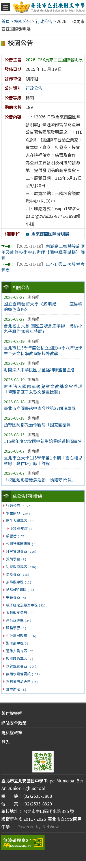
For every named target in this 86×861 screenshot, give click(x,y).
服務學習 (16, 627)
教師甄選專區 (21, 666)
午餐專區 (16, 597)
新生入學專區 (20, 520)
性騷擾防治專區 (22, 681)
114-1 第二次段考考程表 (43, 267)
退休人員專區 (20, 650)
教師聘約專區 (19, 658)
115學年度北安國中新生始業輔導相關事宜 (43, 441)
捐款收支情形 (20, 612)
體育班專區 (18, 620)
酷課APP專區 (20, 589)
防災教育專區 (21, 566)
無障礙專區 (18, 582)
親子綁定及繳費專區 (25, 605)
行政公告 (18, 505)
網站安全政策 (13, 723)
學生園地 (18, 513)
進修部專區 (17, 643)
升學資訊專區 (21, 551)
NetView (50, 826)
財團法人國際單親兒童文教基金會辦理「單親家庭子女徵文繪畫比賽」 (43, 389)
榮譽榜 (15, 536)
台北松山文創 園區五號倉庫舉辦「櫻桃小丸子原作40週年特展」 (43, 328)
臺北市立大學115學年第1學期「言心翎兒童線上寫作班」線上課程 (43, 460)
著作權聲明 (11, 713)
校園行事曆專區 (21, 543)
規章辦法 (16, 689)
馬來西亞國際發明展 (50, 234)
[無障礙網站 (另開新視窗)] (43, 842)
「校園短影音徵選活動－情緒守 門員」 (40, 480)
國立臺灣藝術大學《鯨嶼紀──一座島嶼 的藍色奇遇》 (43, 306)
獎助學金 (16, 559)
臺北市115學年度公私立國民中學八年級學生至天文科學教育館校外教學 (43, 350)
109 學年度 (22, 528)
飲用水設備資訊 (22, 673)
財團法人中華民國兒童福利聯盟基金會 (39, 370)
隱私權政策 (11, 732)
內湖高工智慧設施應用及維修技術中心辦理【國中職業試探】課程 (43, 252)
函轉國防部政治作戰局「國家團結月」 (39, 425)
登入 (5, 742)
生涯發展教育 (21, 635)
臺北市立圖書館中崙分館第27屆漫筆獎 (40, 408)
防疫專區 (17, 574)
